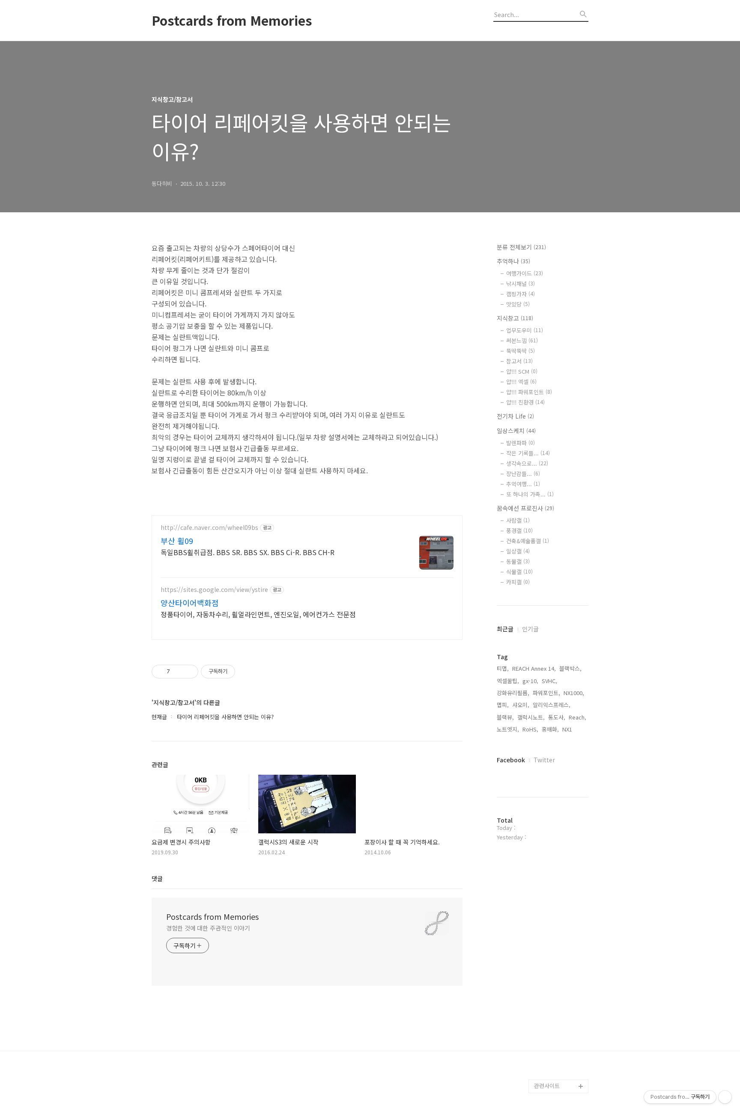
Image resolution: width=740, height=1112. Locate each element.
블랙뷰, (505, 717)
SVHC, (549, 681)
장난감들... (523, 474)
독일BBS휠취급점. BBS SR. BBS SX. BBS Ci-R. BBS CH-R (247, 552)
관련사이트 (547, 1086)
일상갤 (518, 551)
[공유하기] (178, 671)
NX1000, (574, 693)
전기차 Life (515, 416)
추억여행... (523, 484)
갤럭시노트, (531, 717)
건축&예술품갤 (527, 541)
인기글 (530, 628)
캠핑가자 (520, 294)
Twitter (544, 759)
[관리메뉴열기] (725, 1097)
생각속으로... (527, 463)
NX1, (568, 729)
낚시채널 (520, 283)
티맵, (503, 668)
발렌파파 (520, 443)
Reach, (577, 717)
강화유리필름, (513, 693)
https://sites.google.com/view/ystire (214, 589)
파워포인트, (546, 693)
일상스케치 (516, 430)
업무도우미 (524, 330)
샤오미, (520, 705)
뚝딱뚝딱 (520, 351)
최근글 (505, 628)
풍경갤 (519, 530)
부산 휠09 (177, 540)
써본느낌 (522, 340)
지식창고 (515, 318)
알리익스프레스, (551, 705)
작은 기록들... (528, 453)
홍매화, (550, 729)
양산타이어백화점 (190, 603)
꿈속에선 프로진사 (525, 508)
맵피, (503, 705)
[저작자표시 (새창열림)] (239, 671)
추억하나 (513, 261)
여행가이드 (524, 273)
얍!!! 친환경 (525, 402)
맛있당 (518, 304)
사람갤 (518, 520)
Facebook (511, 759)
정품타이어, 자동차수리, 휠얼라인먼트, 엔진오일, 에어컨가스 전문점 (258, 614)
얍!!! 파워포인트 (529, 392)
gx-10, (530, 681)
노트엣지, (508, 729)
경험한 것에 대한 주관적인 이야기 (208, 928)
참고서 (519, 361)
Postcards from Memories (232, 20)
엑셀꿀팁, (508, 681)
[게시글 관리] (188, 671)
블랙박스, (570, 668)
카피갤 (518, 582)
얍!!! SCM (521, 371)
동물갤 (518, 561)
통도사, (556, 717)
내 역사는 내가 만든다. (561, 1072)
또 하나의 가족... (530, 494)
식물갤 (519, 572)
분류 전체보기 (521, 247)
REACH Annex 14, (534, 668)
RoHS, (530, 729)
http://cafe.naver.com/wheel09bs (209, 527)
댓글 (157, 878)
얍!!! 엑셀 (521, 382)
